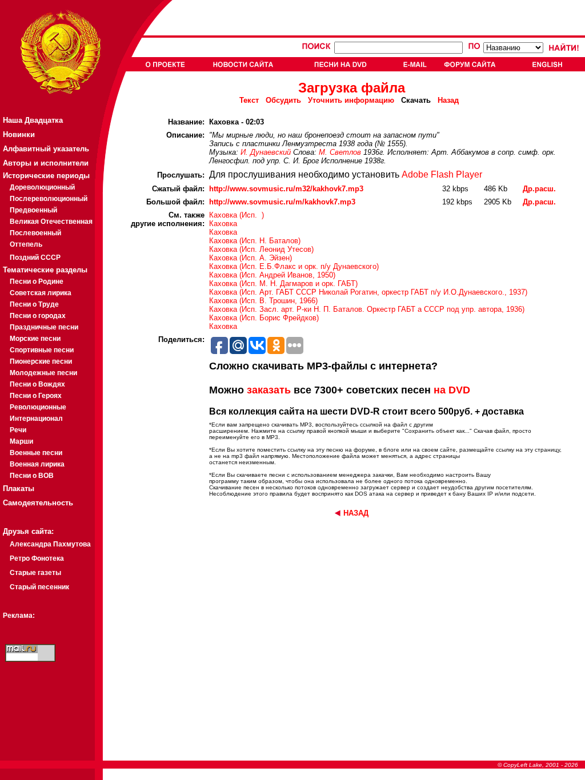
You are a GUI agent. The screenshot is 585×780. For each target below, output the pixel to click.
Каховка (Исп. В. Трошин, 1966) (263, 300)
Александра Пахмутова (50, 544)
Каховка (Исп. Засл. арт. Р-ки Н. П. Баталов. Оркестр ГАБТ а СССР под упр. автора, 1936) (366, 309)
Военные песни (36, 453)
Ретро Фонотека (37, 558)
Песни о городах (38, 316)
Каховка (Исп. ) (236, 215)
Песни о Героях (36, 396)
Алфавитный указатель (46, 148)
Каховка (223, 223)
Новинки (19, 134)
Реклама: (19, 616)
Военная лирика (37, 464)
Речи (18, 430)
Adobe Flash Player (442, 174)
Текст (249, 100)
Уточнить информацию (351, 100)
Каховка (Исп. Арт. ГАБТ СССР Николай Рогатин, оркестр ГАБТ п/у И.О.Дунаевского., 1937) (368, 292)
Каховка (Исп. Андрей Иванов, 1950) (272, 275)
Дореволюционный (42, 187)
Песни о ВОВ (32, 476)
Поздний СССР (35, 258)
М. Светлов (340, 152)
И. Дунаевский (266, 152)
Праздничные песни (44, 327)
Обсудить (283, 100)
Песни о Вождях (37, 384)
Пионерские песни (41, 361)
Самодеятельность (38, 502)
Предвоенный (33, 210)
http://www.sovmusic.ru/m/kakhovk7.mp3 (282, 202)
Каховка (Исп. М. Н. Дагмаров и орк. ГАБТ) (283, 283)
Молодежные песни (43, 373)
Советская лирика (40, 293)
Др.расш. (539, 188)
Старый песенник (39, 587)
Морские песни (35, 339)
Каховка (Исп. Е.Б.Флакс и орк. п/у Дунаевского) (294, 266)
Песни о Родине (36, 282)
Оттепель (26, 244)
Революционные (38, 407)
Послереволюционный (48, 199)
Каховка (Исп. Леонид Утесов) (261, 249)
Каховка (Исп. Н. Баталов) (254, 240)
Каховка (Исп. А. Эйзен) (250, 258)
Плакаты (18, 488)
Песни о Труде (34, 304)
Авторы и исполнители (46, 163)
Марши (21, 441)
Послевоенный (35, 233)
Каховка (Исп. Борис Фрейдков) (264, 317)
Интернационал (36, 419)
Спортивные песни (42, 350)
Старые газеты (35, 573)
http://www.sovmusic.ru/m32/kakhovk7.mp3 (286, 188)
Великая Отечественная (51, 222)
